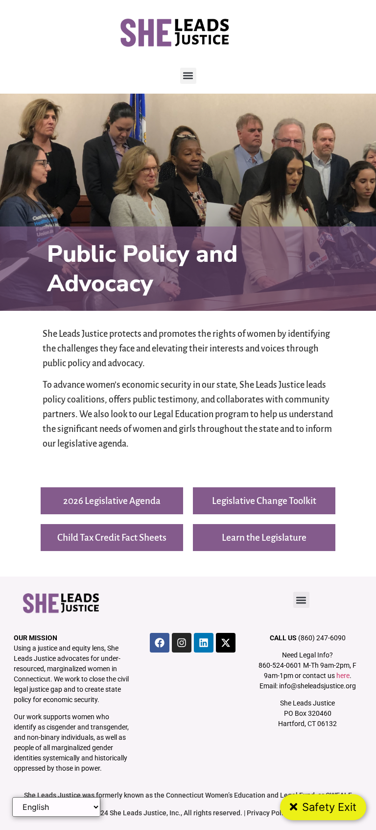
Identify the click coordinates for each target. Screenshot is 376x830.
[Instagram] (181, 643)
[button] (188, 76)
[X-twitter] (225, 643)
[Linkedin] (203, 643)
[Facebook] (159, 643)
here (343, 675)
